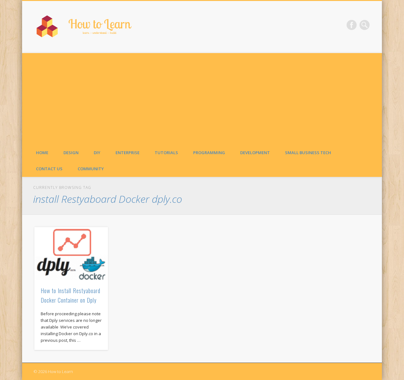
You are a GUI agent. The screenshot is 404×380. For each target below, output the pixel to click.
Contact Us (49, 169)
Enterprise (128, 152)
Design (71, 152)
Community (91, 169)
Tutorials (166, 152)
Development (255, 152)
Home (42, 152)
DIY (97, 152)
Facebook (352, 25)
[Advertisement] (202, 97)
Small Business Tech (308, 152)
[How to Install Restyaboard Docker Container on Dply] (71, 253)
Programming (209, 152)
